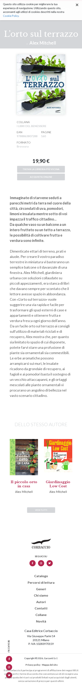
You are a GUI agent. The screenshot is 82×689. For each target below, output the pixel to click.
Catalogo (41, 576)
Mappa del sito (50, 664)
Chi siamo (41, 595)
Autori (41, 602)
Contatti (41, 608)
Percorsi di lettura (41, 582)
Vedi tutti (41, 509)
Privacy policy (32, 664)
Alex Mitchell (42, 43)
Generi (41, 589)
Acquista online (41, 176)
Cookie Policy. (11, 15)
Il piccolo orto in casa (24, 484)
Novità (41, 621)
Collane (41, 615)
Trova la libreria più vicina (41, 169)
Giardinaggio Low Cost (58, 484)
